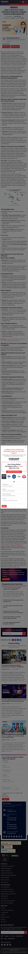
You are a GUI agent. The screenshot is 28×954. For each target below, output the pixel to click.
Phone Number (7, 494)
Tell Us (4, 498)
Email (4, 489)
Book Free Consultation (14, 471)
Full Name (5, 484)
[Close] (26, 447)
